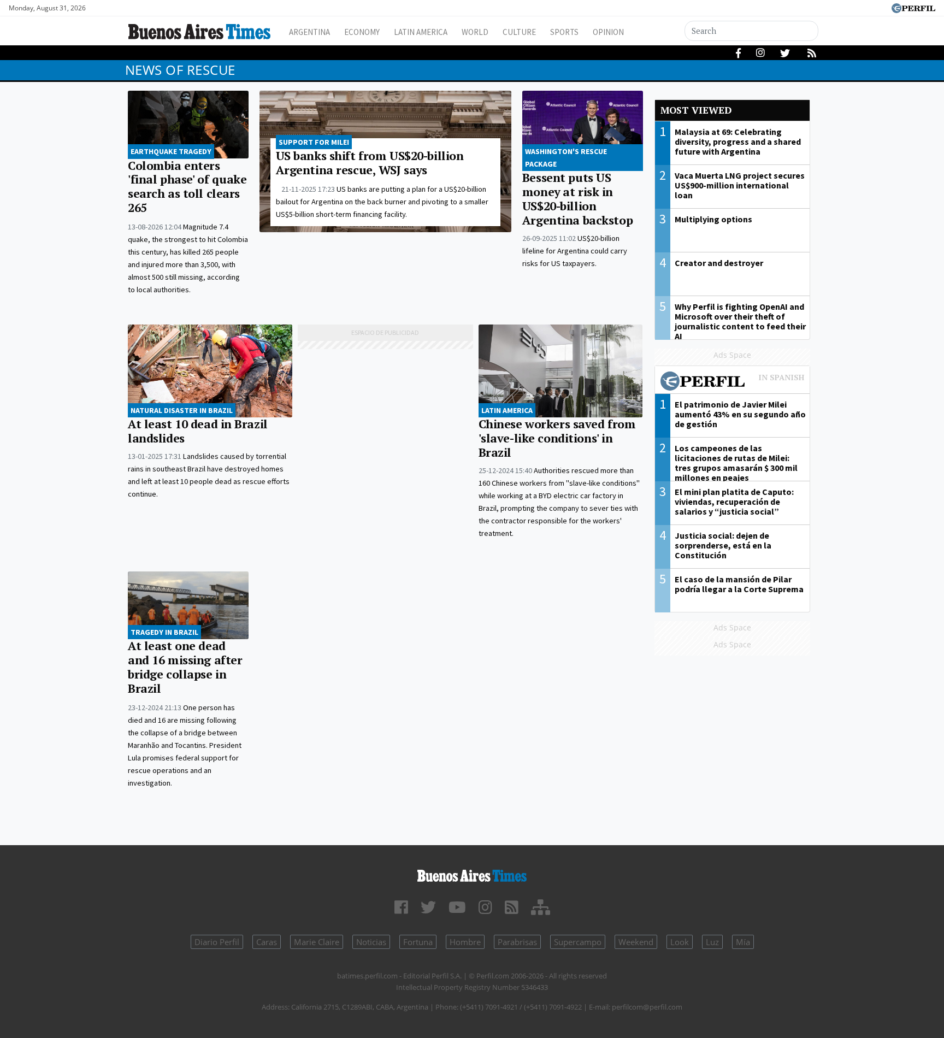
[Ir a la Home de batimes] (472, 874)
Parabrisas (517, 941)
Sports (564, 32)
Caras (266, 941)
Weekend (635, 941)
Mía (743, 941)
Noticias (371, 941)
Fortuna (418, 941)
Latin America (420, 32)
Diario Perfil (216, 941)
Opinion (608, 32)
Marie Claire (316, 941)
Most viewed (695, 110)
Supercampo (577, 941)
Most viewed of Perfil (732, 382)
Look (679, 941)
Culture (519, 32)
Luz (712, 941)
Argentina (309, 32)
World (475, 32)
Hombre (465, 941)
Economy (362, 32)
